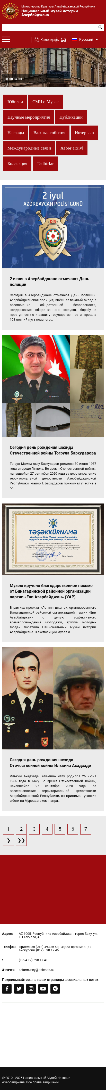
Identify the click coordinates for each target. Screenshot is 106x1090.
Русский (86, 39)
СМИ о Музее (45, 101)
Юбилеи (15, 101)
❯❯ (21, 840)
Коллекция (17, 163)
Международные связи (29, 148)
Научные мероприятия (28, 117)
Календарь (47, 40)
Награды (15, 132)
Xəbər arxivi (71, 148)
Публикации (71, 117)
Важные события (49, 132)
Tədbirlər (45, 163)
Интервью (84, 132)
